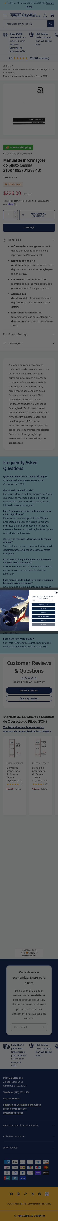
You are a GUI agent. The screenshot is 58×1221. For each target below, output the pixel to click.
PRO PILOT (43, 612)
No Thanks (43, 624)
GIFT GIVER (43, 620)
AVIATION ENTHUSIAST (43, 616)
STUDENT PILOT (43, 604)
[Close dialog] (56, 592)
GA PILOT (43, 608)
